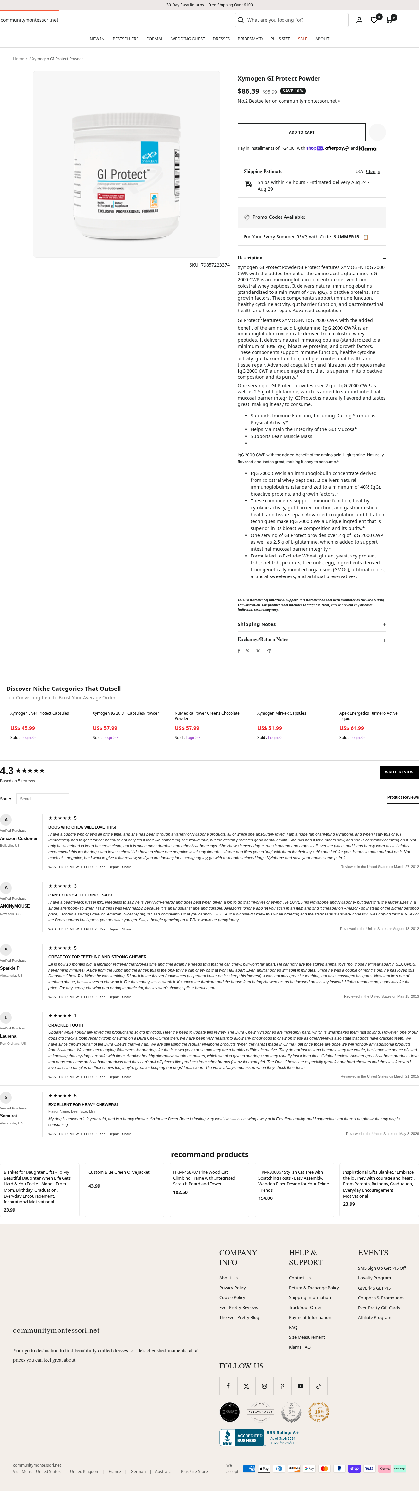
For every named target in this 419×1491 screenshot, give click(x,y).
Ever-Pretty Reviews (238, 1307)
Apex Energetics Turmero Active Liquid (368, 716)
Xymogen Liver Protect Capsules (39, 713)
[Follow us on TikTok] (318, 1386)
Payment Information (310, 1317)
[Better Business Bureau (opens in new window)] (260, 1437)
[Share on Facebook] (239, 651)
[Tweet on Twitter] (258, 651)
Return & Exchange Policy (314, 1288)
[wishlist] (374, 20)
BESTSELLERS (125, 39)
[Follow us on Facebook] (228, 1386)
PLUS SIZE (280, 39)
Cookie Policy (232, 1297)
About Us (228, 1278)
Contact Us (300, 1278)
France (115, 1471)
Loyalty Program (374, 1278)
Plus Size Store (194, 1471)
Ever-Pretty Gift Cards (379, 1308)
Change (373, 171)
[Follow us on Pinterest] (282, 1386)
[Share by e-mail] (269, 651)
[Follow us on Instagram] (264, 1386)
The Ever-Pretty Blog (239, 1317)
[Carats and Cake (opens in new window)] (260, 1412)
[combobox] (296, 20)
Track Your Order (305, 1307)
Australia (163, 1471)
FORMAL (154, 39)
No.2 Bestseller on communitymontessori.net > (289, 101)
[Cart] (389, 20)
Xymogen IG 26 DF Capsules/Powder (126, 713)
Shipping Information (310, 1297)
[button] (377, 132)
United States (48, 1471)
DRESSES (221, 39)
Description (250, 258)
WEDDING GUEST (188, 39)
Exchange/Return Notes (263, 639)
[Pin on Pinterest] (247, 651)
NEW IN (97, 39)
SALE (302, 39)
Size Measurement (307, 1337)
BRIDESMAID (250, 39)
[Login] (359, 20)
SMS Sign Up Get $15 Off (382, 1268)
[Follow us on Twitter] (246, 1386)
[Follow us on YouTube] (300, 1386)
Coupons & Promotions (381, 1298)
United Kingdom (84, 1471)
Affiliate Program (374, 1317)
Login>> (28, 737)
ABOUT (322, 39)
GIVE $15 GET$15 (374, 1288)
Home (18, 59)
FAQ (293, 1327)
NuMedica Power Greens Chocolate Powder (207, 716)
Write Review (399, 772)
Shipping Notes (257, 624)
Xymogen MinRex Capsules (281, 713)
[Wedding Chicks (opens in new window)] (229, 1412)
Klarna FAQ (300, 1347)
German (138, 1471)
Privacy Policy (232, 1288)
